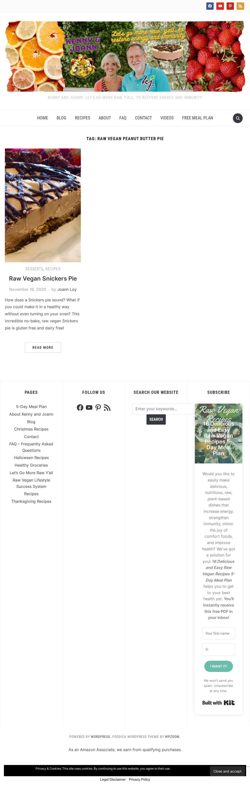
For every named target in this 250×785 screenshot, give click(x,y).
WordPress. (101, 737)
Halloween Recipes (31, 457)
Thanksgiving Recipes (31, 501)
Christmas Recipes (31, 429)
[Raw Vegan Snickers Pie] (43, 204)
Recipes (82, 117)
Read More (42, 347)
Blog (61, 117)
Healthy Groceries (31, 465)
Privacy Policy (139, 779)
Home (42, 117)
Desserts (34, 269)
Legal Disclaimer (113, 779)
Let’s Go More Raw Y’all (31, 472)
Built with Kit (218, 702)
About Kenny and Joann (31, 414)
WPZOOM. (173, 737)
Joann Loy (67, 289)
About (105, 117)
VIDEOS (167, 117)
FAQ (122, 117)
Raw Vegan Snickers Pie (43, 278)
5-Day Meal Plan (31, 406)
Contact (143, 117)
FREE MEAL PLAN (197, 117)
